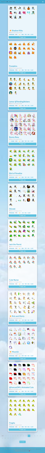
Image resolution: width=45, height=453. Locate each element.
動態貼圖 (12, 34)
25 (17, 177)
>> (13, 438)
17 (37, 435)
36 (17, 391)
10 (17, 435)
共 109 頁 (22, 441)
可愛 (25, 34)
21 (17, 426)
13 (26, 435)
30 (17, 141)
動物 (23, 34)
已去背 (31, 34)
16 (34, 435)
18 (40, 435)
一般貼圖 (12, 141)
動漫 (25, 320)
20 (17, 70)
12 (23, 435)
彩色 (28, 34)
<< (5, 435)
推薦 (3, 435)
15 (17, 34)
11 (20, 435)
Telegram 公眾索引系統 (8, 1)
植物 (23, 70)
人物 (23, 212)
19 (2, 438)
